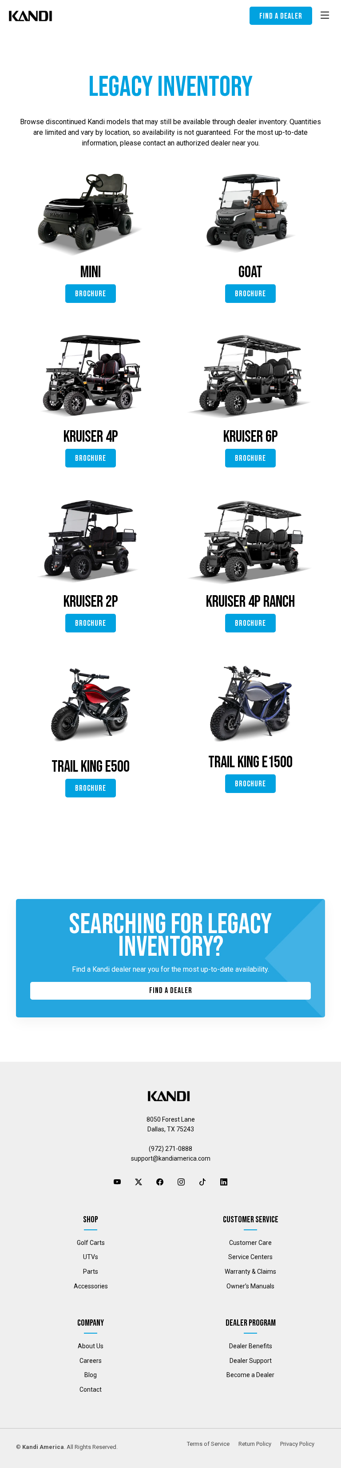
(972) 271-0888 (170, 1148)
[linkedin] (224, 1182)
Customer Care (250, 1242)
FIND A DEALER (280, 16)
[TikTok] (202, 1182)
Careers (90, 1360)
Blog (90, 1374)
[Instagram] (181, 1182)
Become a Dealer (250, 1374)
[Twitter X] (139, 1182)
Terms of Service (208, 1444)
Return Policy (254, 1444)
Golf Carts (91, 1242)
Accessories (91, 1286)
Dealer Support (251, 1360)
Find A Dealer (170, 990)
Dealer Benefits (250, 1346)
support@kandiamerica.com (170, 1158)
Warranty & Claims (250, 1271)
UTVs (90, 1256)
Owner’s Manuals (250, 1286)
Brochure (90, 293)
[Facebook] (160, 1182)
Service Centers (250, 1256)
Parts (90, 1271)
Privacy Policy (297, 1444)
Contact (90, 1389)
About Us (90, 1346)
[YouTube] (117, 1182)
